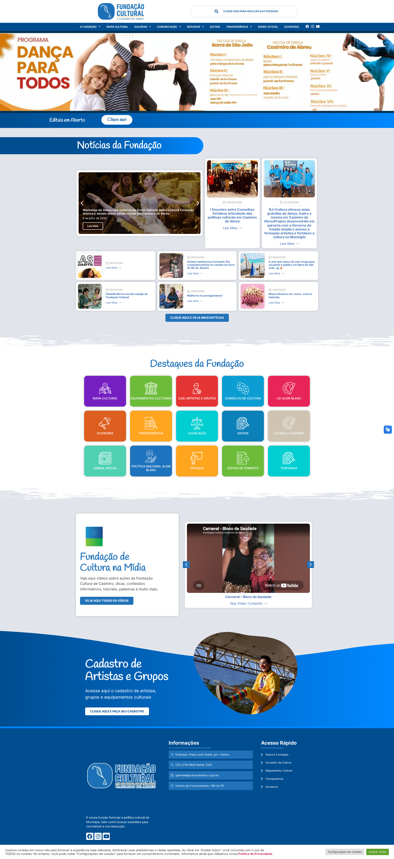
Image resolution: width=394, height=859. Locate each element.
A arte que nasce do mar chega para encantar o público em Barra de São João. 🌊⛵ (292, 265)
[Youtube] (318, 26)
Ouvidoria (291, 26)
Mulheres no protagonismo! (204, 295)
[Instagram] (312, 26)
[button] (198, 203)
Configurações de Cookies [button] (345, 851)
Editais (215, 26)
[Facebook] (307, 26)
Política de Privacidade (255, 854)
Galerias (140, 26)
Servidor (193, 26)
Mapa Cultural (117, 26)
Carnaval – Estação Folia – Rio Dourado (248, 597)
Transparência (237, 26)
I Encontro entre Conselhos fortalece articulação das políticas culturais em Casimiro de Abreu (232, 215)
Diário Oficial (268, 26)
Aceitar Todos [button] (377, 851)
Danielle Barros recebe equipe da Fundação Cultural (127, 295)
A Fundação (88, 26)
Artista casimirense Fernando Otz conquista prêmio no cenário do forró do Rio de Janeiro (211, 265)
